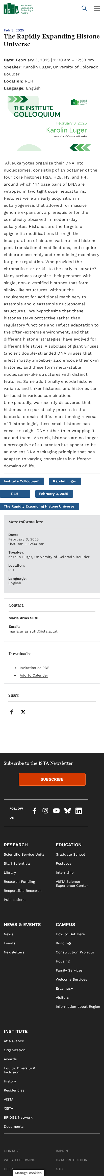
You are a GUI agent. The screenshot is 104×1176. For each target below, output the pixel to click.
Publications (14, 900)
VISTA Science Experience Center (72, 883)
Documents (13, 1126)
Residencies (14, 1090)
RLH (14, 494)
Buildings (63, 943)
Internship (65, 872)
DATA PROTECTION (71, 1160)
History (10, 1081)
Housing (62, 961)
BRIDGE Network (18, 1117)
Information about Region (78, 1006)
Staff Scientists (17, 863)
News (8, 934)
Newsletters (14, 952)
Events (9, 943)
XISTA (8, 1108)
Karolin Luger (64, 481)
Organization (14, 1050)
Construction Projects (75, 952)
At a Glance (14, 1041)
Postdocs (63, 863)
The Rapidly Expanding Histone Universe (39, 506)
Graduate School (70, 854)
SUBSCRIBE (52, 779)
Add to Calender (34, 675)
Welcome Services (71, 979)
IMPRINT (63, 1151)
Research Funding (19, 881)
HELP (8, 1169)
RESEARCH (16, 844)
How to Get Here (70, 934)
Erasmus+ (64, 988)
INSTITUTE (16, 1031)
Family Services (69, 970)
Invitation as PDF (34, 668)
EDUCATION (69, 844)
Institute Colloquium (21, 481)
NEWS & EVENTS (22, 924)
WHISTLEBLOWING (19, 1160)
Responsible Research (23, 891)
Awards (10, 1059)
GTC (59, 1169)
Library (10, 872)
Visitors (62, 997)
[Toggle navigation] (97, 8)
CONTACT (12, 1151)
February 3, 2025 (53, 494)
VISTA (8, 1099)
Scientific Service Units (24, 854)
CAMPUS (65, 924)
